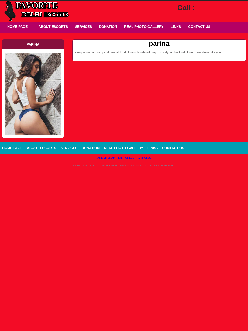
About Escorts (53, 27)
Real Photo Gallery (143, 27)
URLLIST (130, 157)
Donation (108, 27)
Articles (144, 157)
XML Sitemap (106, 157)
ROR (120, 157)
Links (176, 27)
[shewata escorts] (33, 53)
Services (83, 27)
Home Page (17, 27)
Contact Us (199, 27)
